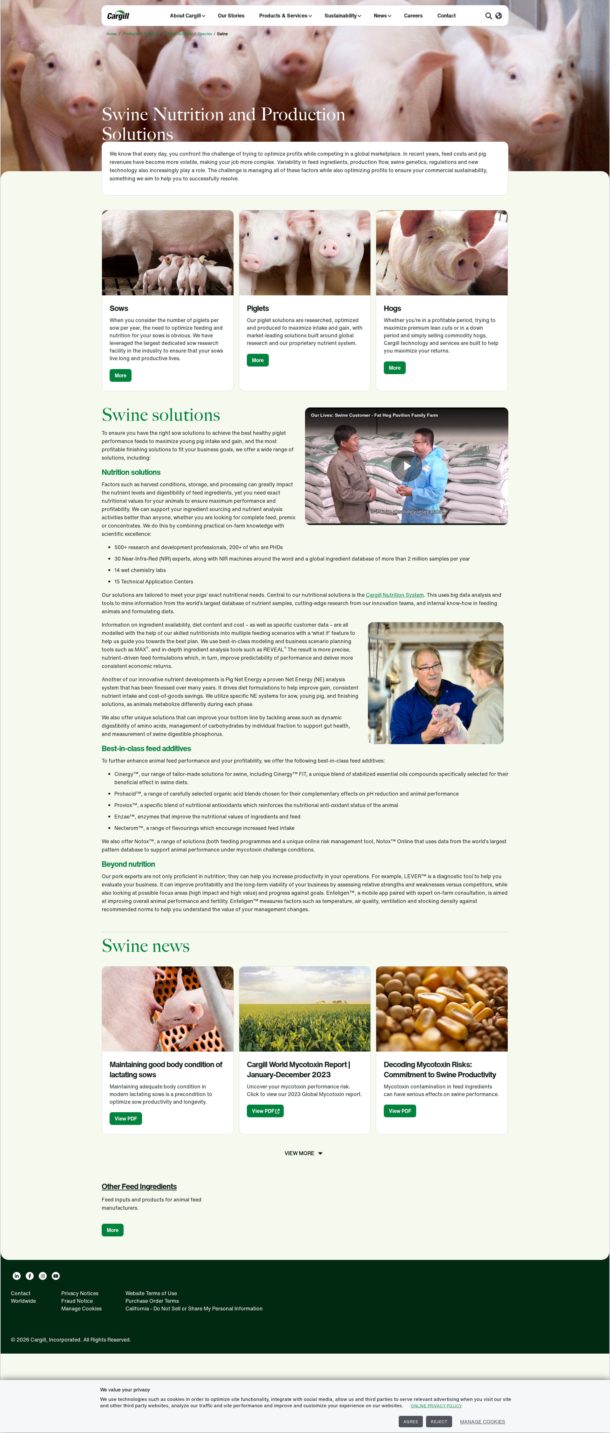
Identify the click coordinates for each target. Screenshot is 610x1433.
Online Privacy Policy (436, 1406)
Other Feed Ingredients (139, 1186)
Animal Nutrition (178, 34)
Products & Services (283, 15)
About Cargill (185, 15)
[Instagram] (43, 1276)
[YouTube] (56, 1276)
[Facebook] (30, 1276)
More (120, 375)
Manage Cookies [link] (81, 1308)
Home (111, 34)
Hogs (392, 308)
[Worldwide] (498, 16)
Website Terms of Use (151, 1293)
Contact (446, 15)
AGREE (410, 1421)
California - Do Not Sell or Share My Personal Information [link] (194, 1308)
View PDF (126, 1118)
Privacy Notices (79, 1293)
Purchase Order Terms (152, 1301)
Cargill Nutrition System (395, 595)
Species (205, 34)
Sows (119, 308)
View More (300, 1153)
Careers (413, 15)
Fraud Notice (77, 1301)
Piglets (258, 308)
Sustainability (341, 15)
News (380, 15)
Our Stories (231, 15)
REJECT (439, 1421)
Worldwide (23, 1301)
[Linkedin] (17, 1276)
